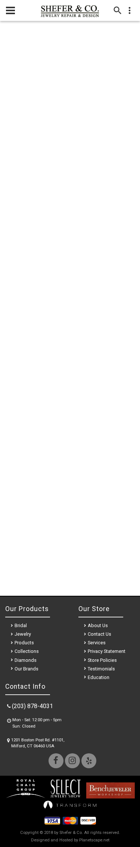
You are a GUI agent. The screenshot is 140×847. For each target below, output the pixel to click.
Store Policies (102, 660)
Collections (27, 651)
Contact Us (99, 634)
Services (97, 642)
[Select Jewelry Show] (65, 796)
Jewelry (23, 634)
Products (24, 642)
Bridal (21, 625)
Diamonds (26, 660)
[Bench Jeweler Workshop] (110, 796)
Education (98, 677)
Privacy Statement (106, 651)
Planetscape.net (94, 840)
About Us (98, 625)
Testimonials (101, 669)
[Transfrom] (70, 810)
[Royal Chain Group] (25, 796)
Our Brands (26, 669)
